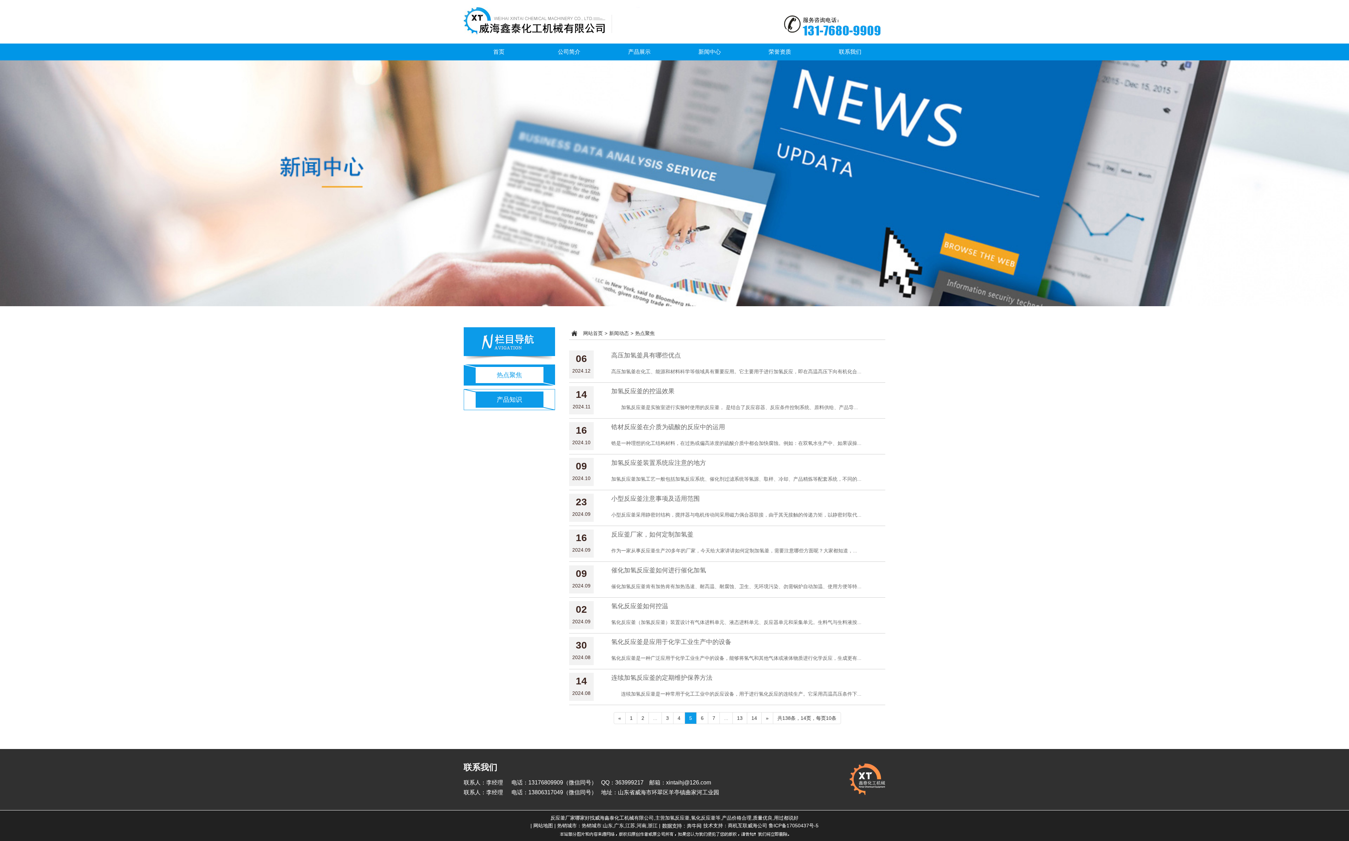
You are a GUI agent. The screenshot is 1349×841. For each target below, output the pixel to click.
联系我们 (850, 52)
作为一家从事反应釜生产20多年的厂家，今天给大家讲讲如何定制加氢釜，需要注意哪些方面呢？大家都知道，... (734, 550)
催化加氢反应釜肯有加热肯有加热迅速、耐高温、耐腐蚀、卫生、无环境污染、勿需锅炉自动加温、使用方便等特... (736, 586)
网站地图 (543, 825)
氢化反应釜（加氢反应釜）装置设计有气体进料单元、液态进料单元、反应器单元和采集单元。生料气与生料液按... (736, 622)
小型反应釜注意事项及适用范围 (655, 498)
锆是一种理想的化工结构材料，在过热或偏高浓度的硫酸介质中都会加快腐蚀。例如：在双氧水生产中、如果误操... (736, 443)
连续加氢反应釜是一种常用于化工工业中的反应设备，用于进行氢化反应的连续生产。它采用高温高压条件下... (736, 694)
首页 (498, 52)
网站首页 (593, 333)
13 (740, 718)
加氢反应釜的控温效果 (642, 391)
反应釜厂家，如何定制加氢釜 (652, 534)
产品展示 (639, 52)
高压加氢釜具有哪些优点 (646, 355)
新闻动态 (619, 333)
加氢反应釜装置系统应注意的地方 (658, 462)
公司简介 (569, 52)
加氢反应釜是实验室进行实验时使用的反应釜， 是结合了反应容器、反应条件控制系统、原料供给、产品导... (734, 407)
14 (754, 718)
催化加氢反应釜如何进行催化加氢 (658, 570)
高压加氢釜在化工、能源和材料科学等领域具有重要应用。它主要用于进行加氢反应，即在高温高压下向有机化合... (736, 371)
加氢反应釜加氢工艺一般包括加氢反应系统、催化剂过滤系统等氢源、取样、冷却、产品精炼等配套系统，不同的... (736, 479)
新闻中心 (709, 52)
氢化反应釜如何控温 (639, 606)
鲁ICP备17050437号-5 (794, 825)
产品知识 (509, 399)
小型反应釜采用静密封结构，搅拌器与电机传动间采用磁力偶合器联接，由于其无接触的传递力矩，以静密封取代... (736, 515)
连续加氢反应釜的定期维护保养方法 (661, 677)
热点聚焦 (509, 375)
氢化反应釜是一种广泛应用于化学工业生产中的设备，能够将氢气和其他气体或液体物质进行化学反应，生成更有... (736, 658)
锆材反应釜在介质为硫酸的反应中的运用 (668, 427)
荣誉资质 (780, 52)
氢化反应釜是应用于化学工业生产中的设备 (671, 641)
